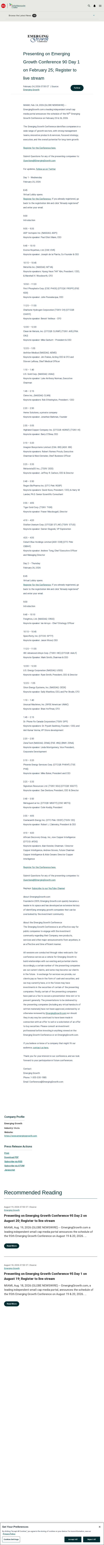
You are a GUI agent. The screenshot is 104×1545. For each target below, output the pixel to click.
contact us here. (41, 1047)
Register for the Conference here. (39, 148)
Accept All (72, 1539)
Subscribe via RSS (13, 1161)
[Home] (13, 5)
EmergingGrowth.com (56, 1013)
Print (6, 1153)
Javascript (9, 1170)
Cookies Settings (11, 1539)
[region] (52, 1534)
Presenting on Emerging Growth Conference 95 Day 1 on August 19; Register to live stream (45, 1276)
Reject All (91, 1539)
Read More (12, 1246)
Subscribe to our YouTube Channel (48, 888)
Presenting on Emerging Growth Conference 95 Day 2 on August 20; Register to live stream (45, 1218)
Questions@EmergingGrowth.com (39, 160)
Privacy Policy (9, 1534)
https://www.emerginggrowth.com (20, 1136)
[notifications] (94, 6)
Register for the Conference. (37, 199)
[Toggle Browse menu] (94, 15)
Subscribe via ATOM (14, 1165)
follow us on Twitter (46, 169)
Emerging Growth (31, 89)
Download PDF (11, 1157)
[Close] (100, 1527)
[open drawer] (100, 6)
